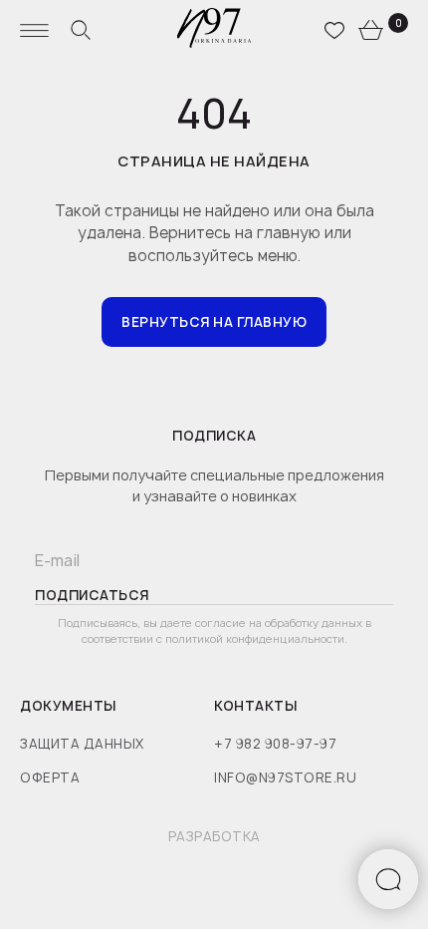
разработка (214, 836)
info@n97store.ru (285, 777)
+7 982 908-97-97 (275, 744)
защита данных (82, 744)
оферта (50, 777)
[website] (81, 30)
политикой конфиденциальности (254, 638)
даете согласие (204, 622)
